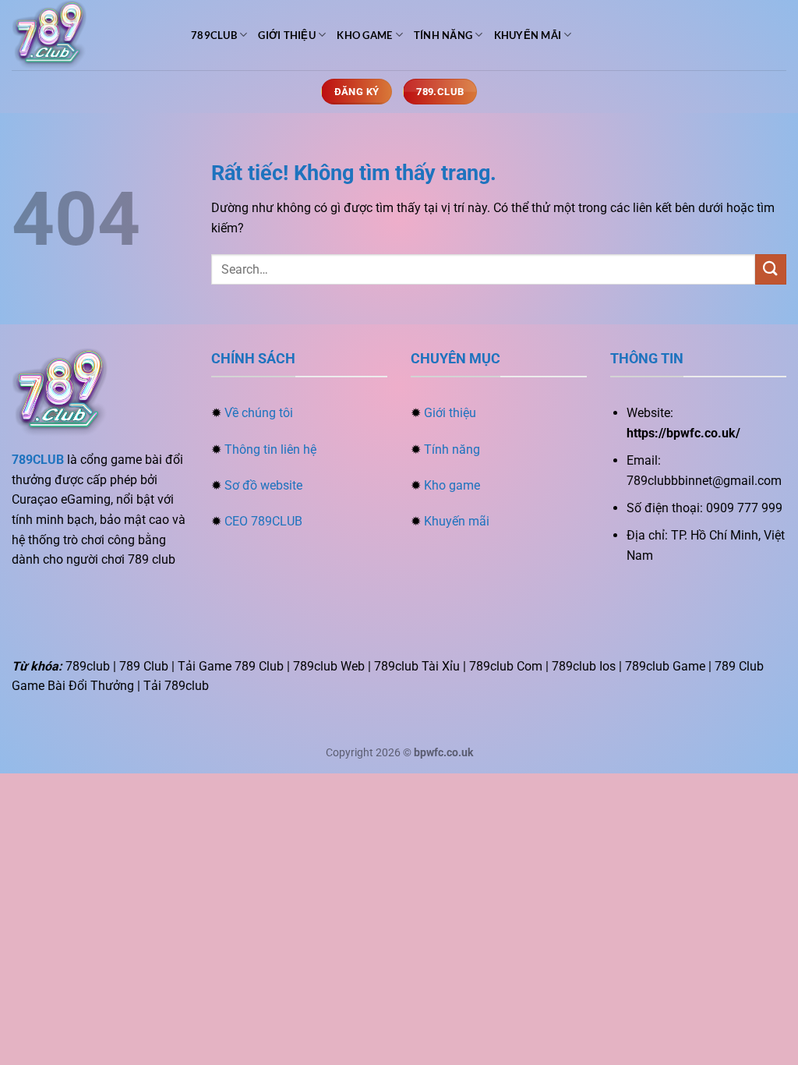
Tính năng (452, 449)
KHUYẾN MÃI (528, 35)
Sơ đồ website (263, 485)
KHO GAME (364, 35)
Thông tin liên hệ (270, 449)
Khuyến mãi (456, 521)
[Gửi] (770, 269)
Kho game (452, 485)
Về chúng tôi (258, 412)
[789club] (90, 35)
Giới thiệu (450, 412)
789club (214, 35)
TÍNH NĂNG (443, 35)
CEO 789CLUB (263, 521)
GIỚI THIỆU (287, 35)
